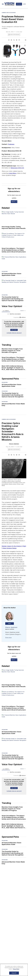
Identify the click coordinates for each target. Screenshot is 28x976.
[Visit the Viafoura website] (22, 317)
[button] (3, 4)
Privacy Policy (16, 969)
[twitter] (14, 40)
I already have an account (14, 333)
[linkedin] (11, 40)
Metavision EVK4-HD (17, 168)
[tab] (6, 311)
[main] (14, 970)
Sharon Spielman (14, 443)
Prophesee (11, 144)
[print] (25, 40)
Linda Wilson (12, 173)
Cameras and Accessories (9, 12)
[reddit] (16, 40)
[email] (19, 40)
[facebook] (9, 40)
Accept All (14, 973)
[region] (14, 314)
